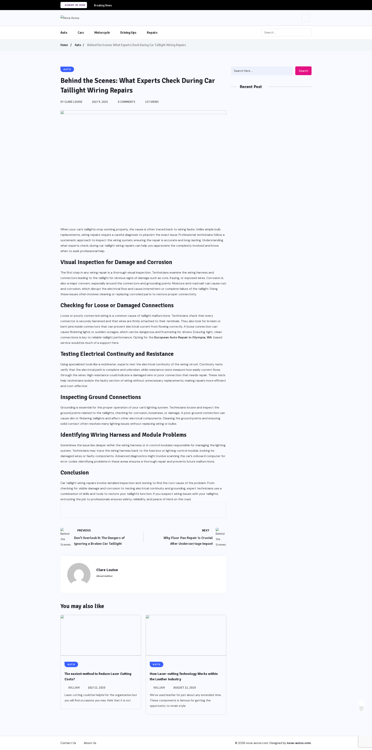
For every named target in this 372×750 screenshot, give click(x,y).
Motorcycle (102, 32)
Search (303, 71)
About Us (90, 743)
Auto (63, 32)
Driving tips (128, 32)
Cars (81, 32)
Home (64, 45)
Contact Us (68, 743)
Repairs (152, 32)
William (74, 687)
